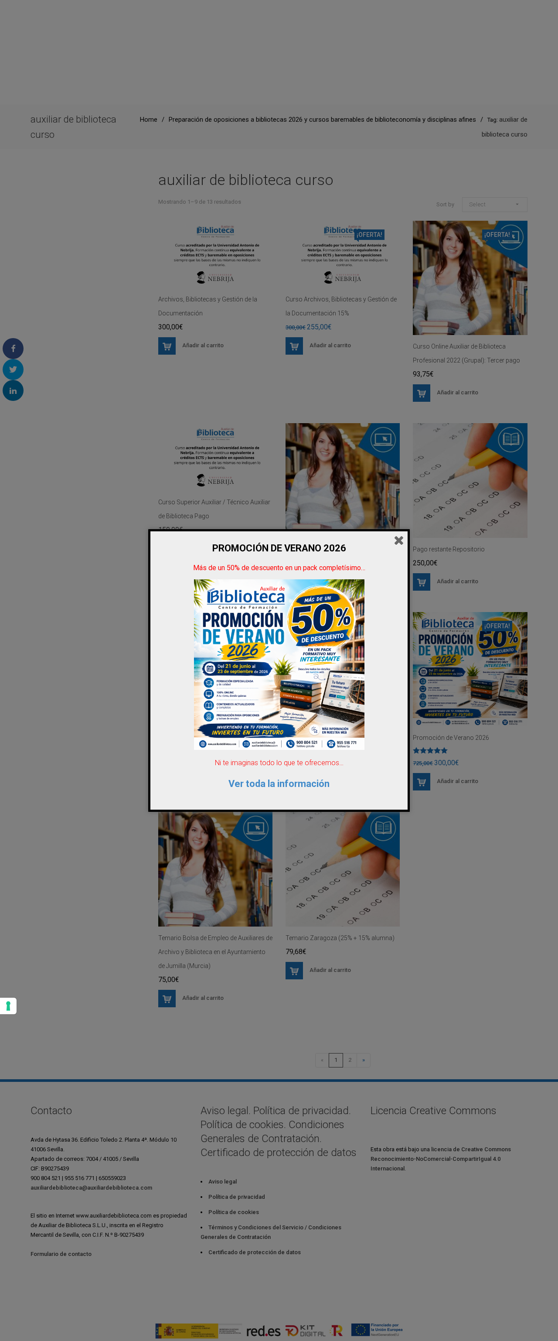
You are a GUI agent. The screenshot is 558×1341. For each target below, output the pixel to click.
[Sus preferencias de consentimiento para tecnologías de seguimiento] (8, 1006)
